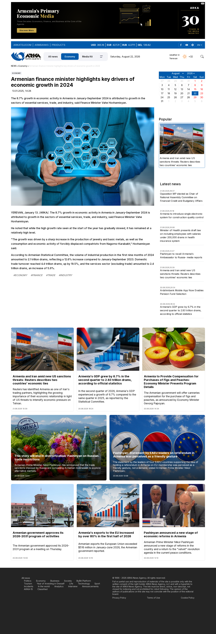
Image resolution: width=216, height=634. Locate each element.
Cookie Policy (187, 597)
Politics (27, 580)
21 (188, 93)
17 (162, 93)
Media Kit (87, 56)
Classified (42, 589)
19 (175, 93)
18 (169, 93)
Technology (84, 583)
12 (175, 89)
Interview (72, 586)
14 (188, 89)
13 (182, 89)
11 (169, 89)
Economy (70, 56)
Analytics (58, 586)
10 (162, 89)
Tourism (28, 583)
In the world (44, 586)
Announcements (90, 586)
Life (71, 583)
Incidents (28, 586)
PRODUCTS (58, 44)
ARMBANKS (42, 44)
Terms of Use (153, 597)
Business (54, 580)
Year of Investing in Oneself (51, 583)
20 (181, 93)
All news (53, 56)
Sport (97, 583)
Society (68, 580)
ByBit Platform (83, 580)
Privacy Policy (119, 597)
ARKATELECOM (22, 44)
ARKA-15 (28, 589)
